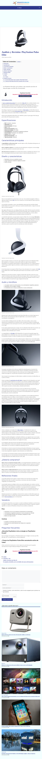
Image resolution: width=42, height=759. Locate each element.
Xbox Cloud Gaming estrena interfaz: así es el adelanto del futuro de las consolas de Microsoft (21, 696)
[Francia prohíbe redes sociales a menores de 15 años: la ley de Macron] (21, 713)
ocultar (18, 61)
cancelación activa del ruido (16, 380)
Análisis (4, 556)
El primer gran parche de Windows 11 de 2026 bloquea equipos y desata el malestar (18, 753)
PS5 (13, 200)
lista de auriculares (9, 496)
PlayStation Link (18, 111)
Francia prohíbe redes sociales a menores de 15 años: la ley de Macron (16, 726)
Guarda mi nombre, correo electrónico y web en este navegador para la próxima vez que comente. (21, 591)
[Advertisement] (21, 17)
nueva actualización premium (9, 103)
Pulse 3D (24, 103)
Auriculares (5, 558)
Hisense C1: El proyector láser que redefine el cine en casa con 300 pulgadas (17, 665)
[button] (39, 8)
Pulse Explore (26, 109)
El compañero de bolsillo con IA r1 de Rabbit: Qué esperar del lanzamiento (18, 561)
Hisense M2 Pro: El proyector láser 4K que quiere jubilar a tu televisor (16, 634)
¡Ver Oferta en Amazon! (25, 96)
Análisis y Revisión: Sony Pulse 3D (10, 560)
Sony (9, 558)
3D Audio (12, 333)
